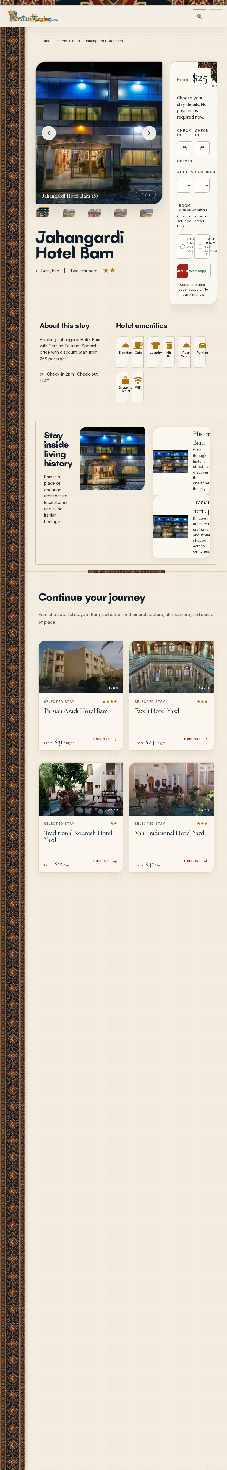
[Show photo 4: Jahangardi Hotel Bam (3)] (120, 213)
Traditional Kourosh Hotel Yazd (78, 836)
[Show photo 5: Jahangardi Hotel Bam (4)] (146, 213)
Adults (184, 172)
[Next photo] (149, 133)
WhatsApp (197, 271)
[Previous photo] (49, 133)
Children (202, 172)
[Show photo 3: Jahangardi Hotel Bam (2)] (94, 213)
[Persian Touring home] (33, 16)
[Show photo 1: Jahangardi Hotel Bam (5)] (42, 212)
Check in (184, 132)
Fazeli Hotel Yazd (157, 711)
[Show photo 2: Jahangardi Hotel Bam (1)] (68, 213)
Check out (202, 132)
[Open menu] (215, 16)
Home (45, 41)
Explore (101, 739)
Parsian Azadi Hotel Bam (76, 711)
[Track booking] (199, 16)
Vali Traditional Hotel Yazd (169, 833)
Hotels (61, 41)
